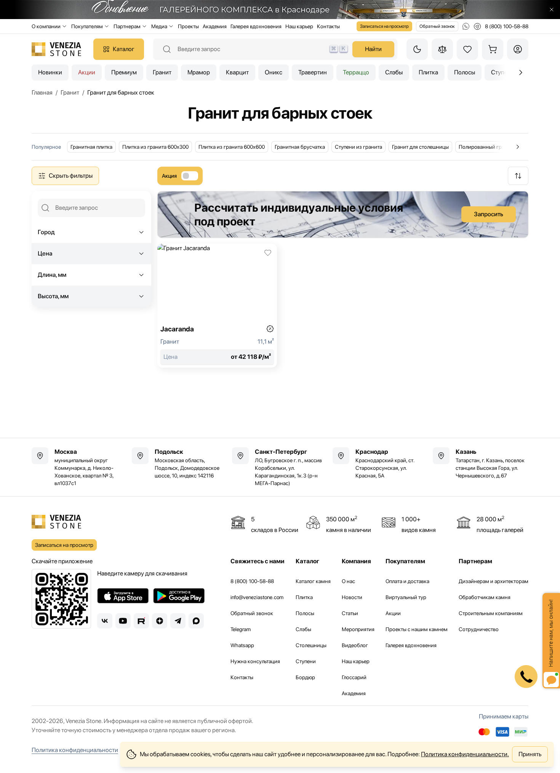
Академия (215, 26)
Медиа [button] (159, 26)
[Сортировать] (518, 176)
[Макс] (196, 620)
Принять (529, 754)
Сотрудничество (479, 629)
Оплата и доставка (407, 581)
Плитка (428, 72)
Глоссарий (354, 677)
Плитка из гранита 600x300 (155, 147)
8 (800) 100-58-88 (252, 581)
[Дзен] (159, 620)
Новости (352, 597)
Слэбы (394, 72)
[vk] (104, 620)
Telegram (240, 629)
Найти (373, 49)
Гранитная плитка (91, 147)
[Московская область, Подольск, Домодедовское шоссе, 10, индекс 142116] (179, 463)
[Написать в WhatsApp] (466, 26)
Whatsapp (242, 645)
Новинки (50, 72)
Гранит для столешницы (420, 147)
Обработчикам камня (484, 597)
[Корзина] (492, 49)
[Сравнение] (442, 49)
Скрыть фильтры (71, 175)
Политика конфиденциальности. (465, 754)
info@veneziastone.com (256, 597)
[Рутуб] (141, 620)
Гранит (162, 72)
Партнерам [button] (127, 26)
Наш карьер (299, 26)
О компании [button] (46, 26)
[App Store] (123, 595)
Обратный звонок (437, 26)
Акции (86, 72)
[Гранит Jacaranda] (217, 306)
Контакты (328, 26)
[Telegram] (178, 620)
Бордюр (305, 677)
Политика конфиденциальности (75, 750)
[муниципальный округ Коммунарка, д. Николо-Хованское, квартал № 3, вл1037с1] (79, 467)
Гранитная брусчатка (300, 147)
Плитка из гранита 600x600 (231, 147)
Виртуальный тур (406, 597)
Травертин (312, 72)
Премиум (124, 72)
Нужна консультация (255, 661)
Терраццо (356, 72)
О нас (348, 581)
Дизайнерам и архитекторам (493, 581)
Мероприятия (358, 629)
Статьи (350, 613)
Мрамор (198, 72)
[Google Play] (179, 595)
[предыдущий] (521, 72)
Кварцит (237, 72)
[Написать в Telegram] (477, 26)
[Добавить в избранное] (268, 253)
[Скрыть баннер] (551, 9)
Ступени (306, 661)
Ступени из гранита (358, 147)
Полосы (464, 72)
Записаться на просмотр (384, 26)
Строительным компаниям (491, 613)
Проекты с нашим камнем (417, 629)
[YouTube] (123, 620)
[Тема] (417, 49)
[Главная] (56, 49)
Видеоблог (355, 645)
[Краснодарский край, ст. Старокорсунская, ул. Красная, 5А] (380, 463)
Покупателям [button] (87, 26)
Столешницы (311, 645)
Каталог (123, 49)
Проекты (188, 26)
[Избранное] (467, 49)
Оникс (273, 72)
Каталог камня (313, 581)
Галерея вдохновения (256, 26)
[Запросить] (343, 214)
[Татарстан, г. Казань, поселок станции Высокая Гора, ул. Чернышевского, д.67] (480, 463)
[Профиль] (517, 49)
